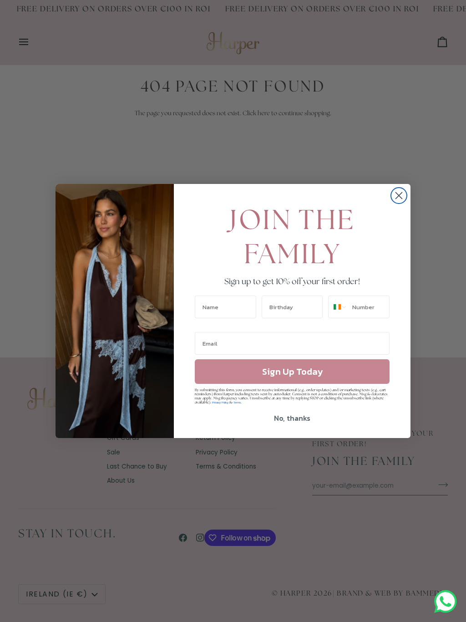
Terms (237, 402)
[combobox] (338, 307)
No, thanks (292, 418)
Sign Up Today (292, 371)
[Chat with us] (445, 601)
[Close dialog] (399, 196)
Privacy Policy (220, 402)
